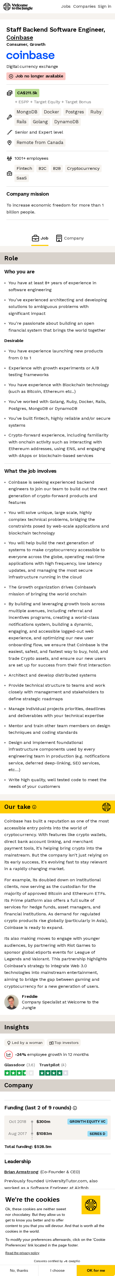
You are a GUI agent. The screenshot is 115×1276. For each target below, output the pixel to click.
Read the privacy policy (22, 1253)
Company (74, 238)
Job (44, 238)
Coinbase (19, 37)
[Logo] (18, 6)
